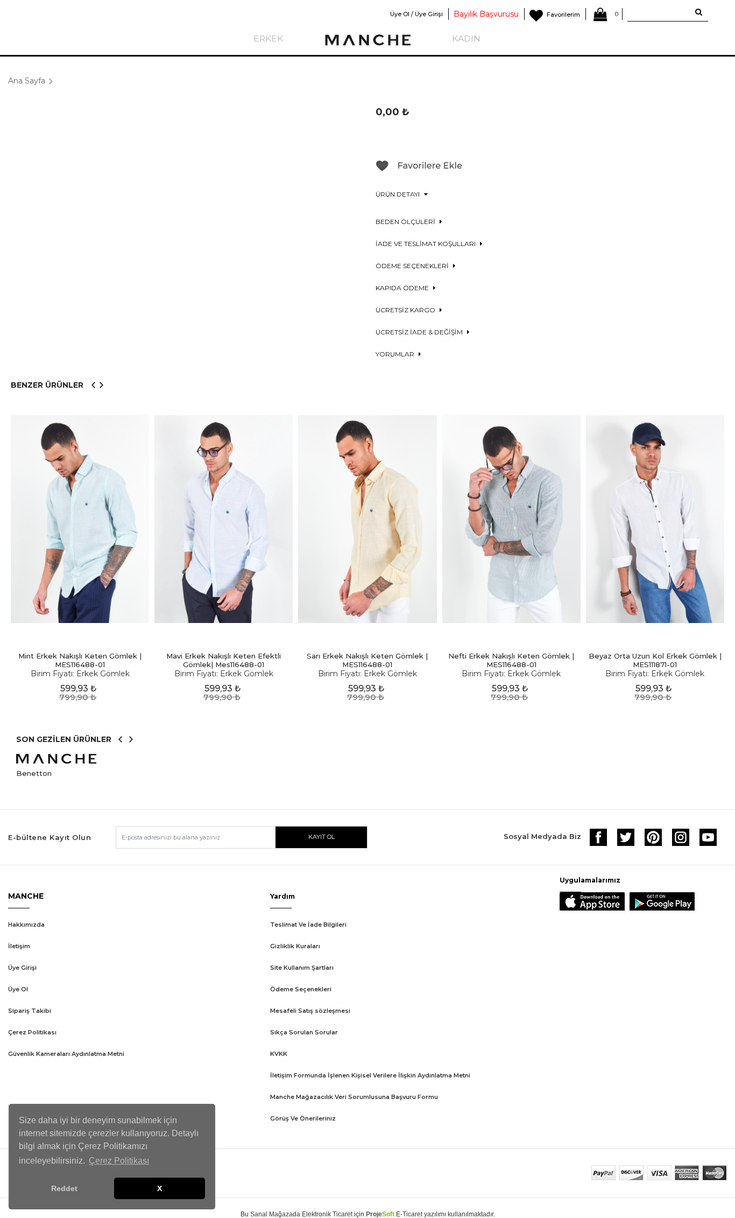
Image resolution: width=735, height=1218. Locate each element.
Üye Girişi (22, 967)
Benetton (34, 773)
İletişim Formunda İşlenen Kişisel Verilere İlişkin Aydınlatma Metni (370, 1075)
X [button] (159, 1188)
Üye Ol (18, 989)
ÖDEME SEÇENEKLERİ (413, 266)
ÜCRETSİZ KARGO (406, 310)
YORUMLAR (396, 354)
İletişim (19, 946)
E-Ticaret (409, 1214)
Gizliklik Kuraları (295, 946)
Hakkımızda (26, 924)
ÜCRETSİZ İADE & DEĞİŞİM (420, 332)
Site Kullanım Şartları (302, 967)
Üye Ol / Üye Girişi (416, 14)
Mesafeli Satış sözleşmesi (310, 1010)
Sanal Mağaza (271, 1214)
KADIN (466, 38)
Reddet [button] (64, 1188)
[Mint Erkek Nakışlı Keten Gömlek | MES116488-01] (80, 519)
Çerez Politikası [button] (119, 1160)
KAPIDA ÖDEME (403, 288)
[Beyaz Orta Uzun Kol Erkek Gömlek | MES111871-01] (655, 519)
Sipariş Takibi (29, 1010)
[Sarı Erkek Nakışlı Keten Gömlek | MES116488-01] (367, 519)
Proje (380, 1214)
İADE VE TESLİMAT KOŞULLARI (426, 244)
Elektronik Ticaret (327, 1214)
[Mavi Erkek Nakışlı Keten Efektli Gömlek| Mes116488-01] (223, 519)
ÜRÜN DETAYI (398, 194)
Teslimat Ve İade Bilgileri (308, 924)
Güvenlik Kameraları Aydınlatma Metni (66, 1054)
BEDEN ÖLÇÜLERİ (406, 222)
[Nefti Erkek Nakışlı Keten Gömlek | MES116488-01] (511, 519)
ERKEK (268, 38)
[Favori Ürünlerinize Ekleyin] (419, 169)
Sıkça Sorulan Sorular (304, 1032)
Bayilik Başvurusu (486, 14)
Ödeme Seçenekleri (300, 989)
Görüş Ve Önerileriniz (303, 1118)
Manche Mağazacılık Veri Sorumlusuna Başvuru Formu (354, 1097)
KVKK (278, 1054)
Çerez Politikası (32, 1032)
